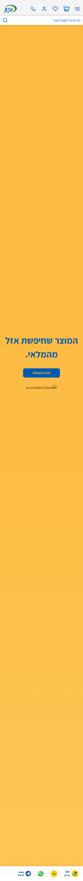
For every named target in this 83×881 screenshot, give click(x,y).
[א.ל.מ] (9, 9)
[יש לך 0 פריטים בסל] (66, 8)
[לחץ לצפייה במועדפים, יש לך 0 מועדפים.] (55, 8)
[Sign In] (44, 8)
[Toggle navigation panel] (77, 8)
